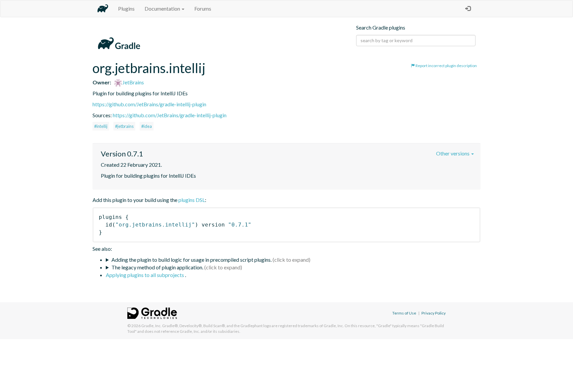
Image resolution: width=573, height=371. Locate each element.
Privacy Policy (433, 313)
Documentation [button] (163, 8)
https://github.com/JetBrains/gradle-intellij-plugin (149, 104)
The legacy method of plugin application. (157, 267)
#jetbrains (124, 126)
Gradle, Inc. (151, 325)
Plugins (126, 8)
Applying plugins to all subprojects (145, 275)
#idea (146, 126)
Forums (202, 8)
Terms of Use (404, 313)
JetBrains (132, 82)
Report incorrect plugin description (446, 65)
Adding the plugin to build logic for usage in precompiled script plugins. (191, 259)
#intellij (100, 126)
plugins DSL (191, 200)
